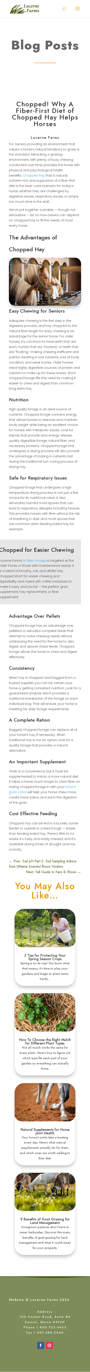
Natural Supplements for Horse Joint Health (45, 1131)
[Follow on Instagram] (49, 1345)
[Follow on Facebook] (40, 1345)
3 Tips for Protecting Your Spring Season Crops (45, 957)
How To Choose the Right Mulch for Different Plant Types (45, 1041)
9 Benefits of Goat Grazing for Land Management (45, 1221)
